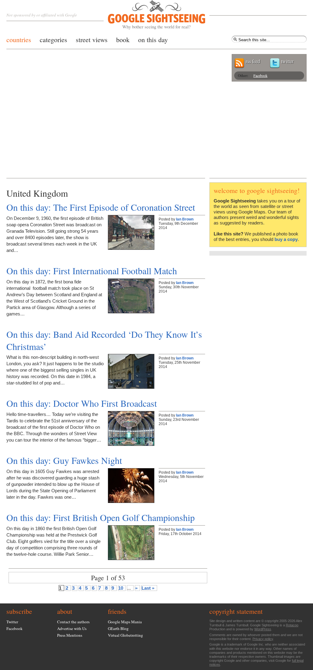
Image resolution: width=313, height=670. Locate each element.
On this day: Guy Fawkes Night (64, 460)
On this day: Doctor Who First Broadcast (81, 403)
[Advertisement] (156, 132)
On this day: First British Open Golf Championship (100, 517)
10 (120, 588)
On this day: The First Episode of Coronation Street (100, 207)
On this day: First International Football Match (91, 270)
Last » (148, 588)
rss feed (253, 61)
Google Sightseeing (149, 15)
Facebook (260, 75)
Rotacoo (292, 625)
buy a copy (286, 239)
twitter (287, 61)
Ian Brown (184, 219)
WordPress (262, 629)
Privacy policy (262, 639)
